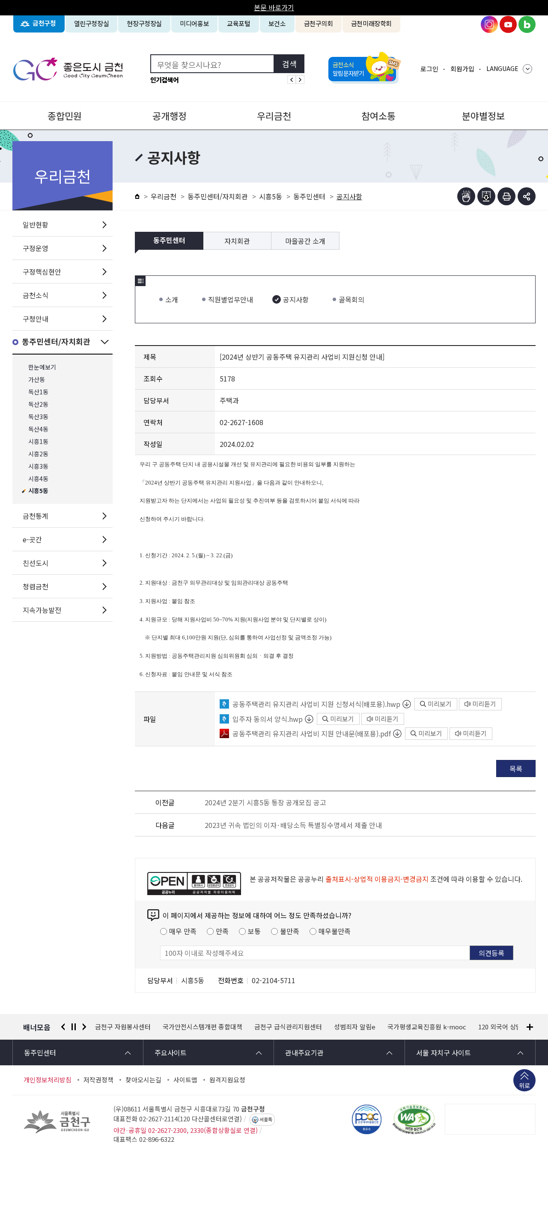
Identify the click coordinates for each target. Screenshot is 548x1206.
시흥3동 (38, 466)
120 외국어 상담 (500, 1027)
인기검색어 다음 (300, 79)
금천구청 (44, 23)
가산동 (36, 379)
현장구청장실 (144, 23)
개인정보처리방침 (47, 1080)
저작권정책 (98, 1080)
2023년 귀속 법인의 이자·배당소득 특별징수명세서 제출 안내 (293, 825)
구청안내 (35, 318)
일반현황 (35, 224)
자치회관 (237, 241)
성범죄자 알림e (354, 1027)
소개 (171, 299)
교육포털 (238, 23)
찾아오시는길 (143, 1080)
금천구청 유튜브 (508, 24)
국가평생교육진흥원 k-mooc (426, 1027)
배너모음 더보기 (530, 1027)
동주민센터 (309, 196)
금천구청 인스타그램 (489, 24)
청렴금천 (35, 586)
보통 (254, 931)
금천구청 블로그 (527, 24)
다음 (84, 1026)
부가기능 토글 (527, 196)
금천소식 (35, 295)
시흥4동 (38, 478)
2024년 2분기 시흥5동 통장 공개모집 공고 (265, 802)
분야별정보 (483, 115)
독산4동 (38, 429)
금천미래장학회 (371, 23)
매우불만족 (335, 931)
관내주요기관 (304, 1052)
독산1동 (38, 392)
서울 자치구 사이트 (443, 1052)
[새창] (414, 1119)
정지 (73, 1026)
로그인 (429, 68)
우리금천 (274, 115)
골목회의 (351, 299)
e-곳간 (32, 539)
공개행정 (169, 115)
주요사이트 (171, 1052)
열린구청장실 (91, 23)
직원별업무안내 (230, 299)
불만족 (289, 931)
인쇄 (506, 196)
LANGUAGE (502, 68)
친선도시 (35, 563)
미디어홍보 (194, 23)
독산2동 (38, 404)
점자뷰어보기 (466, 196)
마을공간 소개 (305, 241)
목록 (515, 768)
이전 (63, 1026)
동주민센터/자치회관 (56, 342)
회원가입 (462, 68)
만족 (222, 931)
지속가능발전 (42, 610)
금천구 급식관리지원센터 (288, 1027)
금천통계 (35, 516)
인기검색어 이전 (291, 79)
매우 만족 (183, 931)
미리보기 (440, 703)
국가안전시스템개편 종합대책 (202, 1027)
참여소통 (378, 115)
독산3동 (38, 416)
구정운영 (35, 248)
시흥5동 (38, 491)
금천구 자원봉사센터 (123, 1027)
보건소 (277, 23)
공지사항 (296, 299)
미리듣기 (484, 703)
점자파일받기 (486, 196)
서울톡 (265, 1120)
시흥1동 (38, 441)
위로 (524, 1085)
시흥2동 (38, 454)
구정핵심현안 (42, 271)
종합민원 (65, 115)
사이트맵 (185, 1080)
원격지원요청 (227, 1080)
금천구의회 (318, 23)
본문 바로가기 (274, 7)
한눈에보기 (42, 367)
